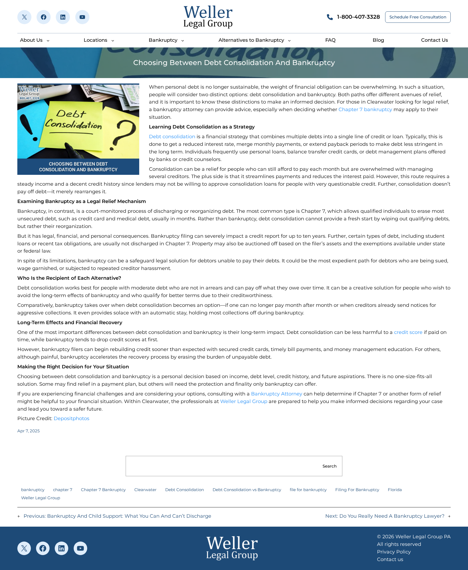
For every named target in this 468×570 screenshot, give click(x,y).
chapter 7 (62, 489)
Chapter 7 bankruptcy (365, 109)
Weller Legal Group (243, 401)
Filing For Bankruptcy (357, 489)
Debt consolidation (172, 137)
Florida (395, 489)
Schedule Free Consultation (417, 17)
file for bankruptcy (308, 489)
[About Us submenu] (48, 40)
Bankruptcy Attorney (276, 394)
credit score (408, 332)
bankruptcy (32, 489)
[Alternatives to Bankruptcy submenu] (289, 40)
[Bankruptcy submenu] (182, 40)
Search (330, 466)
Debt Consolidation (184, 489)
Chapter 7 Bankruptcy (103, 489)
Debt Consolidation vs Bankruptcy (247, 489)
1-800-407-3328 (358, 17)
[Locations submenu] (112, 40)
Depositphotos (71, 418)
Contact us (390, 559)
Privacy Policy (394, 552)
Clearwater (145, 489)
